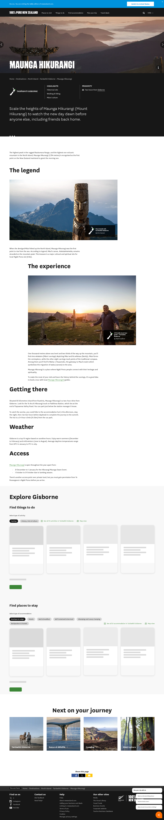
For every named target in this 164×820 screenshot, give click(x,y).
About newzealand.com (68, 801)
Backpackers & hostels (19, 623)
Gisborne (101, 90)
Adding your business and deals (71, 803)
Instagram (16, 801)
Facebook (16, 804)
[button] (47, 13)
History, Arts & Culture (29, 521)
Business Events (99, 806)
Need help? (38, 801)
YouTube (16, 808)
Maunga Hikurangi (56, 380)
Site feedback (39, 798)
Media (95, 798)
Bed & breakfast (44, 619)
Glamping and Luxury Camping (89, 619)
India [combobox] (150, 13)
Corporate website (99, 809)
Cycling (13, 521)
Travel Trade (97, 803)
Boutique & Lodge (17, 619)
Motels (31, 619)
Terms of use (64, 809)
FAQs (61, 798)
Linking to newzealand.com (69, 806)
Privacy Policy (64, 811)
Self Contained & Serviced (64, 619)
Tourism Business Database (103, 811)
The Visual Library (99, 801)
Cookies (62, 814)
